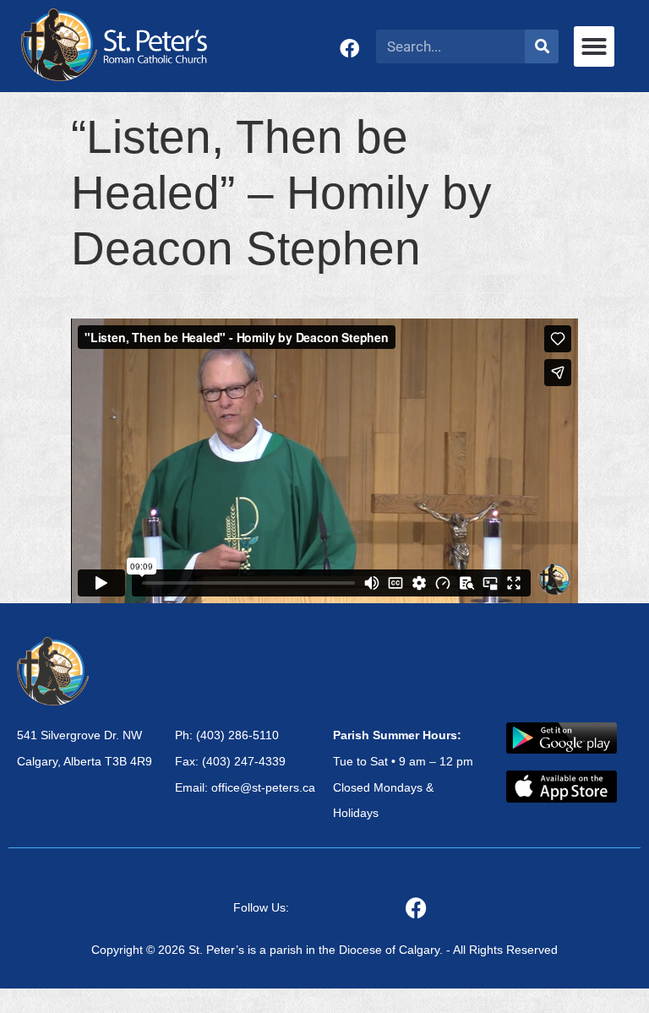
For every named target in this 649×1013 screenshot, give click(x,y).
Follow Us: (261, 907)
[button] (594, 46)
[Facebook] (349, 48)
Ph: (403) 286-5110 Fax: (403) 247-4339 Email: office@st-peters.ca (245, 761)
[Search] (542, 46)
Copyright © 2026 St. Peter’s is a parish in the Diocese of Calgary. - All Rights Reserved (324, 949)
